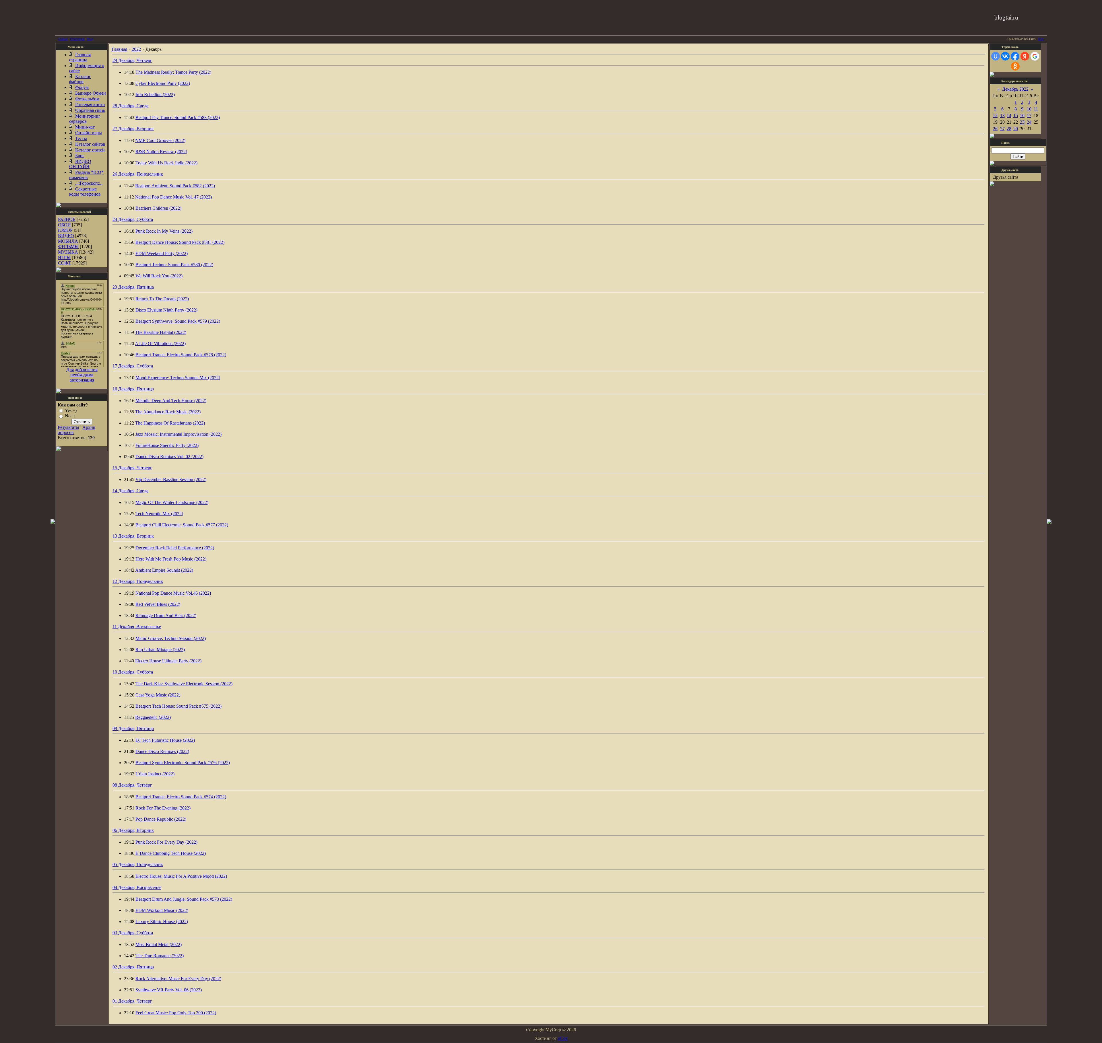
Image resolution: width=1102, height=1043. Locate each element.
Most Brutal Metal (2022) (158, 944)
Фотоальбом (87, 98)
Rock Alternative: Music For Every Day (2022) (178, 978)
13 (1002, 115)
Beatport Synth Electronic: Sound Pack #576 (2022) (182, 762)
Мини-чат (85, 126)
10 (1029, 108)
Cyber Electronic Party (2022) (162, 83)
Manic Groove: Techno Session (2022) (170, 638)
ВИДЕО (66, 235)
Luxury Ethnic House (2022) (161, 921)
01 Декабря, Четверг (132, 1001)
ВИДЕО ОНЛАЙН (80, 164)
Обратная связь (90, 110)
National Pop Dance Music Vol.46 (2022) (173, 593)
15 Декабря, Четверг (132, 467)
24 (1029, 122)
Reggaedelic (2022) (153, 717)
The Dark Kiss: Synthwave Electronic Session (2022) (183, 683)
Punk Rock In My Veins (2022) (164, 231)
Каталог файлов (80, 79)
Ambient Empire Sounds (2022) (164, 570)
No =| (70, 416)
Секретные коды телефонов (85, 191)
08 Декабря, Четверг (132, 785)
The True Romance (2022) (159, 955)
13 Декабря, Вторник (133, 536)
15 (1015, 115)
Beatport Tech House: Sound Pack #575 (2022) (178, 706)
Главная (63, 38)
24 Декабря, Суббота (132, 219)
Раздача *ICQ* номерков (86, 175)
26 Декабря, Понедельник (137, 174)
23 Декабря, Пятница (133, 287)
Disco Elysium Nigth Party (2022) (166, 310)
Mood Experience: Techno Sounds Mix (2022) (177, 377)
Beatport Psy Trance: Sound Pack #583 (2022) (177, 117)
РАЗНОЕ (66, 219)
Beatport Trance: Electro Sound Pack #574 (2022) (180, 796)
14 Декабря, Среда (130, 490)
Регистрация (77, 38)
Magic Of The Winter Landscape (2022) (171, 502)
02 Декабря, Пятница (133, 966)
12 (995, 115)
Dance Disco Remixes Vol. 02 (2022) (169, 456)
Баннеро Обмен (90, 93)
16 (1022, 115)
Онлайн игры (88, 132)
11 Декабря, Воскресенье (136, 626)
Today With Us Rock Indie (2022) (166, 162)
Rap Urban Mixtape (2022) (160, 649)
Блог (79, 155)
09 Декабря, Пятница (133, 728)
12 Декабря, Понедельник (137, 581)
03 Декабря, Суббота (132, 932)
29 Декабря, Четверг (132, 60)
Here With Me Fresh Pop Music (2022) (170, 558)
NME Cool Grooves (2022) (160, 140)
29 (1015, 128)
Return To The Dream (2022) (162, 298)
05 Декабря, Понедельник (137, 864)
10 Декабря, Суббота (132, 672)
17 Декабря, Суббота (132, 365)
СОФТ (64, 262)
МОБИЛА (68, 241)
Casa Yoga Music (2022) (157, 694)
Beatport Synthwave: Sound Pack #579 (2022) (177, 321)
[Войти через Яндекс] (1024, 56)
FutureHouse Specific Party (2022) (167, 445)
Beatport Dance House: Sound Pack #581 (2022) (179, 242)
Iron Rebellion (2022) (155, 94)
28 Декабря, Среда (130, 105)
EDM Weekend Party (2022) (161, 253)
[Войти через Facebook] (1015, 56)
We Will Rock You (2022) (159, 275)
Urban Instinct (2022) (154, 773)
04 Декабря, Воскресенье (136, 887)
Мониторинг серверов (84, 119)
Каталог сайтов (90, 144)
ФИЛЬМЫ (68, 246)
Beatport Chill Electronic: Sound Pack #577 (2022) (181, 524)
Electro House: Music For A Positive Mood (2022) (181, 876)
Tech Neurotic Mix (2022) (159, 513)
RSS (1041, 38)
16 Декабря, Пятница (133, 388)
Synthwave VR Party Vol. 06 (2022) (168, 989)
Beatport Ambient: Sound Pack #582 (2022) (175, 185)
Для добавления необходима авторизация (82, 374)
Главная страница (80, 57)
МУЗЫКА (68, 252)
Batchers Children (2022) (158, 208)
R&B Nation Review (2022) (161, 151)
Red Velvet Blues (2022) (157, 604)
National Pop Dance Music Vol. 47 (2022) (173, 196)
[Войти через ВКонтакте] (1005, 56)
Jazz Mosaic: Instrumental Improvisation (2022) (178, 434)
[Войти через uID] (995, 56)
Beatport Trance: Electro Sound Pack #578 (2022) (180, 354)
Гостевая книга (90, 104)
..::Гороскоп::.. (88, 183)
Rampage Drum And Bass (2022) (165, 615)
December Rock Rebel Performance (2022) (174, 547)
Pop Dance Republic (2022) (160, 819)
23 (1022, 122)
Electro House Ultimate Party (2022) (168, 660)
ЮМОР (65, 230)
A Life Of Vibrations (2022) (160, 343)
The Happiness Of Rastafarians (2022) (170, 423)
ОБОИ (64, 224)
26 (995, 128)
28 (1009, 128)
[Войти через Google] (1034, 56)
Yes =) (71, 410)
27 (1002, 128)
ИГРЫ (64, 257)
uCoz (563, 1038)
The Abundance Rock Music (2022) (168, 411)
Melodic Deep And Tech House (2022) (170, 400)
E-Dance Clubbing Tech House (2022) (170, 853)
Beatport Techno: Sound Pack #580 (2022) (174, 264)
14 (1009, 115)
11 (1036, 108)
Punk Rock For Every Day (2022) (166, 842)
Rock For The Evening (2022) (163, 807)
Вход (90, 38)
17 (1029, 115)
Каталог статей (90, 149)
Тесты (81, 138)
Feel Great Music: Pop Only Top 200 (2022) (175, 1012)
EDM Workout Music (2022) (161, 910)
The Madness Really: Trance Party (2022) (173, 72)
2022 (136, 49)
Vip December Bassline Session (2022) (170, 479)
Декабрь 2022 (1015, 89)
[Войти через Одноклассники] (1015, 66)
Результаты (68, 427)
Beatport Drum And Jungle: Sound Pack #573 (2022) (183, 899)
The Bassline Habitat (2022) (160, 332)
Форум (82, 87)
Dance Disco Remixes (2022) (162, 751)
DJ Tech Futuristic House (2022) (165, 740)
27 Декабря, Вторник (133, 128)
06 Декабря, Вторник (133, 830)
